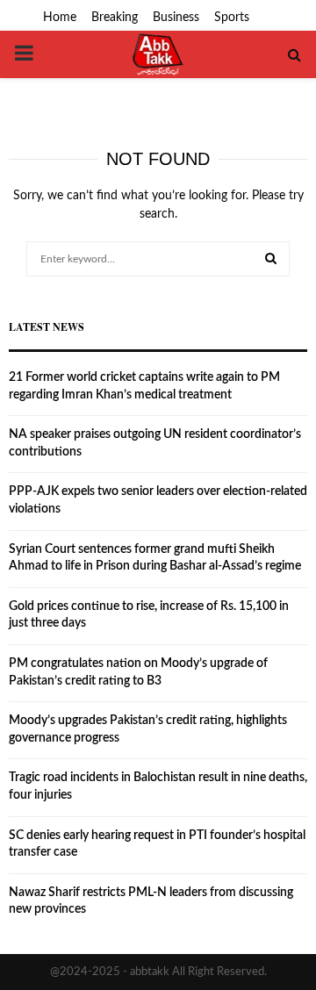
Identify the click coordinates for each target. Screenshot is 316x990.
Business (176, 17)
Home (59, 17)
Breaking (114, 17)
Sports (231, 17)
